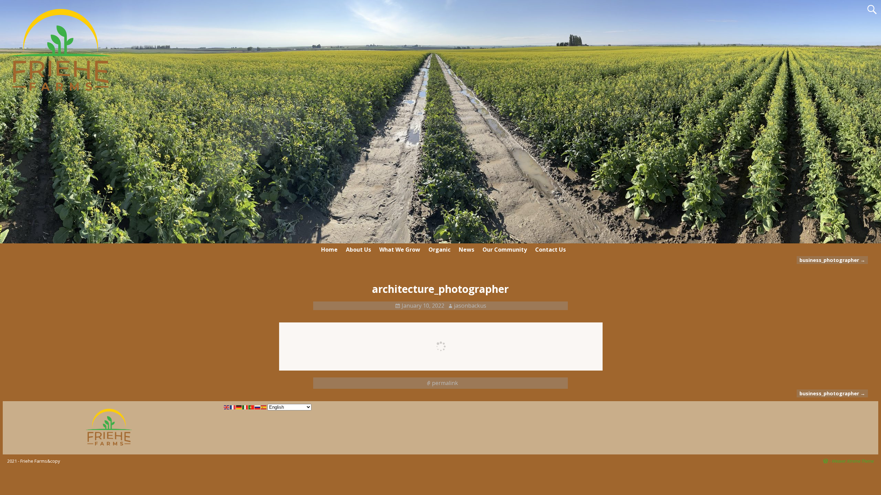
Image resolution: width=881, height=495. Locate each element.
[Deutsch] (239, 406)
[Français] (233, 406)
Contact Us (550, 249)
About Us (358, 249)
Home (329, 249)
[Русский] (258, 406)
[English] (227, 406)
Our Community (504, 249)
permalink (445, 383)
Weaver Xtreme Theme (853, 461)
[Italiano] (245, 406)
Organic (439, 249)
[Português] (251, 406)
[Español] (264, 406)
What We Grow (399, 249)
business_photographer (832, 260)
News (466, 249)
